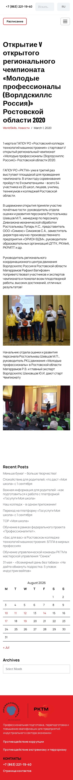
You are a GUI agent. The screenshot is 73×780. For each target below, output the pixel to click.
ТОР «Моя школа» (16, 521)
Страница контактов (17, 771)
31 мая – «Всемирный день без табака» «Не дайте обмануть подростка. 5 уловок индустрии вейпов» (34, 566)
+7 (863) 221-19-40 (19, 7)
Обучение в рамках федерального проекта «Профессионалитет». (34, 529)
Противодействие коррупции (23, 741)
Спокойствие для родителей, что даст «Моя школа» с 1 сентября (35, 481)
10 (6, 613)
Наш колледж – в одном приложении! (29, 504)
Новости (24, 128)
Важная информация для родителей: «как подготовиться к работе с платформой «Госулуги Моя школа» (33, 494)
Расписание (15, 21)
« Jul (6, 647)
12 (25, 613)
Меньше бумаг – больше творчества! (30, 473)
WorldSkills (10, 128)
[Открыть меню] (65, 21)
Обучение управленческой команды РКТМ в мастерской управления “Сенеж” (35, 554)
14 (44, 613)
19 (25, 621)
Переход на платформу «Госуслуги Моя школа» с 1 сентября (31, 512)
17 (6, 621)
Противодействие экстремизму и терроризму (35, 749)
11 (15, 613)
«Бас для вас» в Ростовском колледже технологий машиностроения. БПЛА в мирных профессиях (36, 541)
